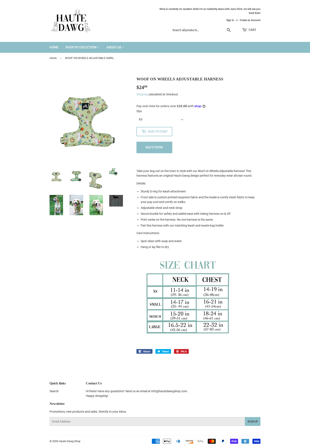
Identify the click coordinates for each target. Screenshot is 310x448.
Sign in (230, 20)
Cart (252, 30)
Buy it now (154, 147)
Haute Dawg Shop (69, 441)
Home (53, 58)
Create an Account (250, 20)
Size (139, 111)
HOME (54, 47)
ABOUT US (114, 47)
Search (54, 391)
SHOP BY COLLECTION (81, 47)
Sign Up (253, 421)
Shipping (142, 94)
